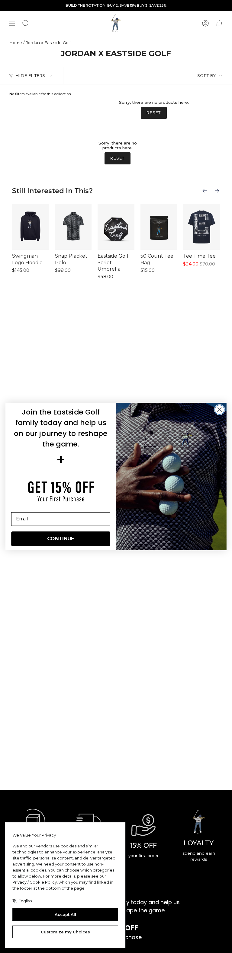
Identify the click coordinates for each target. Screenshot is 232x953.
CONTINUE (60, 539)
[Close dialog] (219, 410)
